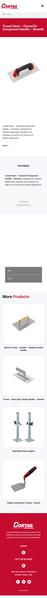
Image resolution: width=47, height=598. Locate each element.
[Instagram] (23, 582)
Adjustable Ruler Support (23, 451)
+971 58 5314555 (23, 559)
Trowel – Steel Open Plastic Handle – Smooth (23, 399)
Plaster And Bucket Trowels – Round (23, 503)
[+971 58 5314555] (23, 552)
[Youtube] (29, 582)
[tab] (23, 165)
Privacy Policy (23, 590)
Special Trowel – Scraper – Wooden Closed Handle (23, 348)
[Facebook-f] (18, 582)
